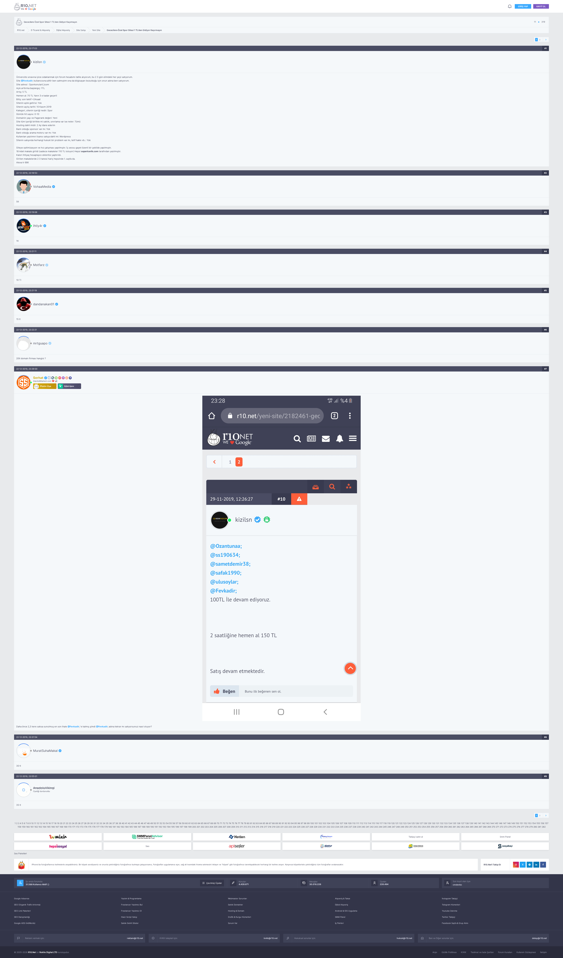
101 (316, 823)
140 (475, 823)
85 (264, 823)
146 (500, 823)
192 (160, 827)
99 (308, 823)
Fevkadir (28, 80)
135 (454, 823)
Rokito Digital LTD (48, 952)
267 (480, 827)
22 (67, 823)
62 (192, 823)
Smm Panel (505, 836)
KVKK (463, 952)
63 (195, 823)
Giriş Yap (523, 6)
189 (148, 827)
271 (497, 827)
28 (85, 823)
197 (181, 827)
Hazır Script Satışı (129, 917)
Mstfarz (38, 265)
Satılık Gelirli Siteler (130, 923)
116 (377, 823)
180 (110, 827)
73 (227, 823)
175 (89, 827)
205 (216, 827)
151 (521, 823)
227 (307, 827)
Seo (147, 846)
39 (120, 823)
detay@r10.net (539, 938)
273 (506, 827)
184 (127, 827)
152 (525, 823)
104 (328, 823)
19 (58, 823)
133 (446, 823)
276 (518, 827)
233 (333, 827)
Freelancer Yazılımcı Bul (132, 904)
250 (407, 827)
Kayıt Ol (541, 6)
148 (509, 823)
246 (389, 827)
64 (199, 823)
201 (198, 827)
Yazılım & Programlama (131, 898)
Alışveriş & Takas (342, 898)
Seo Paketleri (20, 853)
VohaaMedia (42, 186)
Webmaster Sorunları (237, 898)
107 (341, 823)
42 (129, 823)
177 (98, 827)
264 (467, 827)
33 (100, 823)
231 (324, 827)
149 (513, 823)
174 (85, 827)
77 (239, 823)
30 (91, 823)
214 (253, 827)
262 (458, 827)
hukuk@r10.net (404, 938)
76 (236, 823)
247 (393, 827)
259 (446, 827)
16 (49, 823)
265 (472, 827)
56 (173, 823)
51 (158, 823)
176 (94, 827)
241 (367, 827)
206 (220, 827)
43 (132, 823)
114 (369, 823)
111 (357, 823)
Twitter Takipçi (448, 917)
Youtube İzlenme (449, 911)
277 (522, 827)
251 (411, 827)
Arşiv (435, 952)
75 (233, 823)
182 (118, 827)
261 (454, 827)
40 (123, 823)
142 (483, 823)
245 (385, 827)
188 (143, 827)
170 (70, 827)
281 (539, 827)
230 (320, 827)
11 (35, 823)
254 (424, 827)
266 (476, 827)
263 (463, 827)
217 (265, 827)
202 (202, 827)
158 (19, 827)
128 (425, 823)
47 (145, 823)
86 (267, 823)
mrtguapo (40, 343)
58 (180, 823)
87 (270, 823)
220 (278, 827)
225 (299, 827)
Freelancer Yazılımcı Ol (131, 911)
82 (254, 823)
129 (429, 823)
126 (417, 823)
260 (450, 827)
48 (148, 823)
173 (81, 827)
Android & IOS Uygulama (346, 911)
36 (110, 823)
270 (493, 827)
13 (41, 823)
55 (170, 823)
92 (286, 823)
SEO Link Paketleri (22, 911)
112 (361, 823)
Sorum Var (232, 923)
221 (282, 827)
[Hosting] (237, 837)
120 (393, 823)
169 (65, 827)
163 (40, 827)
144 (492, 823)
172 (77, 827)
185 (131, 827)
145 (496, 823)
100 (312, 823)
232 (328, 827)
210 (237, 827)
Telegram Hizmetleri (451, 904)
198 (185, 827)
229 (315, 827)
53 (164, 823)
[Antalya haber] (415, 846)
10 (32, 823)
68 (211, 823)
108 (345, 823)
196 (177, 827)
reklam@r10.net (135, 938)
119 (389, 823)
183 (122, 827)
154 (534, 823)
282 (544, 827)
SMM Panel (340, 917)
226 (303, 827)
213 (249, 827)
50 (155, 823)
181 (114, 827)
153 (529, 823)
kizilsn (37, 62)
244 (380, 827)
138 (467, 823)
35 (107, 823)
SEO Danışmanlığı (22, 917)
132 (441, 823)
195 (173, 827)
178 (102, 827)
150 (517, 823)
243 (376, 827)
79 (245, 823)
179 (106, 827)
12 (38, 823)
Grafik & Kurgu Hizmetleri (239, 917)
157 (546, 823)
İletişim (543, 952)
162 (36, 827)
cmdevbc (457, 884)
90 (280, 823)
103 (324, 823)
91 (283, 823)
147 (504, 823)
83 (257, 823)
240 (363, 827)
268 (485, 827)
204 (211, 827)
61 (189, 823)
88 (273, 823)
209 (233, 827)
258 (441, 827)
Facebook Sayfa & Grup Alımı (455, 923)
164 (44, 827)
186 (135, 827)
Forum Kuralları (505, 952)
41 (126, 823)
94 (292, 823)
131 (437, 823)
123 (405, 823)
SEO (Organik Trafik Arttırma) (27, 904)
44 (135, 823)
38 (116, 823)
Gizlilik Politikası (449, 952)
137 (462, 823)
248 (398, 827)
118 (385, 823)
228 (311, 827)
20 (61, 823)
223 (290, 827)
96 (298, 823)
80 (248, 823)
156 (542, 823)
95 (295, 823)
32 (97, 823)
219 (273, 827)
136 (458, 823)
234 (337, 827)
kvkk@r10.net (271, 938)
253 (419, 827)
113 (365, 823)
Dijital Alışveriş (341, 904)
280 (535, 827)
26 (79, 823)
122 (400, 823)
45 (139, 823)
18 (55, 823)
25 (76, 823)
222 (286, 827)
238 (354, 827)
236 (346, 827)
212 (245, 827)
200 (194, 827)
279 (531, 827)
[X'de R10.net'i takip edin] (523, 865)
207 (224, 827)
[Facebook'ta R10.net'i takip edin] (543, 865)
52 (161, 823)
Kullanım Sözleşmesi (526, 952)
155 (538, 823)
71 (221, 823)
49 (151, 823)
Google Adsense (21, 898)
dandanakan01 (43, 304)
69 (215, 823)
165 (49, 827)
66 (205, 823)
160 (28, 827)
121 (396, 823)
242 (372, 827)
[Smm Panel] (58, 846)
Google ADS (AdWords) (24, 923)
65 (202, 823)
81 (251, 823)
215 (257, 827)
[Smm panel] (147, 837)
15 (46, 823)
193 (164, 827)
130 (433, 823)
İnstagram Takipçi (450, 898)
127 (421, 823)
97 (302, 823)
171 (73, 827)
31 (94, 823)
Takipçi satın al (416, 836)
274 (510, 827)
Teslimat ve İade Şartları (482, 952)
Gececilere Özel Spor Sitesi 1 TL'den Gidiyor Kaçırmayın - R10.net (26, 6)
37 (113, 823)
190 (152, 827)
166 (53, 827)
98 (305, 823)
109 (350, 823)
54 (167, 823)
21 (64, 823)
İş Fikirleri (339, 923)
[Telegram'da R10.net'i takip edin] (530, 865)
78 (242, 823)
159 (24, 827)
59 (183, 823)
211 (241, 827)
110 (354, 823)
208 (229, 827)
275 (514, 827)
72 (224, 823)
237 (350, 827)
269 (489, 827)
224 (294, 827)
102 (320, 823)
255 (428, 827)
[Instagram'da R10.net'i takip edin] (516, 865)
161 (32, 827)
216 (261, 827)
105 (333, 823)
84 (260, 823)
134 (450, 823)
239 (359, 827)
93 (289, 823)
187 (139, 827)
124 (409, 823)
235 (341, 827)
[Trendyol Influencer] (58, 837)
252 (415, 827)
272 (501, 827)
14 (44, 823)
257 (437, 827)
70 (218, 823)
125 (413, 823)
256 (433, 827)
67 (208, 823)
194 (169, 827)
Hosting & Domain (236, 911)
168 (61, 827)
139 (471, 823)
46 (142, 823)
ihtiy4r (37, 225)
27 (82, 823)
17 (52, 823)
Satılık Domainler (235, 904)
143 (488, 823)
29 (88, 823)
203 (207, 827)
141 (479, 823)
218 (269, 827)
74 (230, 823)
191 (156, 827)
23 (70, 823)
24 (73, 823)
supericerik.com (89, 151)
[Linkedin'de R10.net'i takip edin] (536, 865)
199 (190, 827)
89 (276, 823)
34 (104, 823)
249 (402, 827)
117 (381, 823)
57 (177, 823)
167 (57, 827)
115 (373, 823)
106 (337, 823)
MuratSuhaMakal (45, 750)
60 (186, 823)
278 (527, 827)
